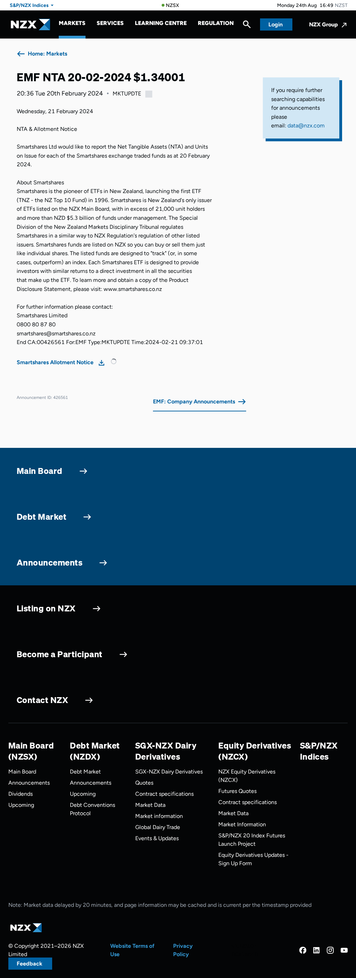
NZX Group (323, 24)
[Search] (247, 26)
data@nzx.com (306, 125)
